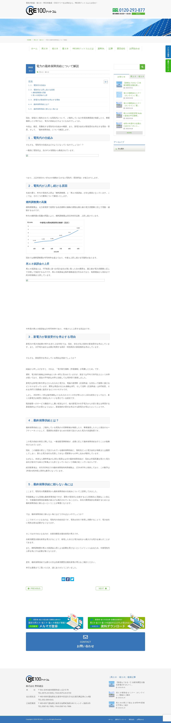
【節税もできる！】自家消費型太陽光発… (132, 84)
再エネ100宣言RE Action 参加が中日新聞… (133, 114)
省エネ (55, 48)
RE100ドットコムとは (83, 48)
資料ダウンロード (120, 719)
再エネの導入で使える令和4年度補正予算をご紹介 (130, 704)
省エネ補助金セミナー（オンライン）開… (132, 94)
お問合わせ (134, 48)
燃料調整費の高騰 (39, 92)
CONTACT (85, 644)
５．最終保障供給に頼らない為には (44, 109)
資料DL (101, 48)
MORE (129, 133)
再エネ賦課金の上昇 (40, 95)
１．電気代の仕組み (38, 85)
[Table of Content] (106, 82)
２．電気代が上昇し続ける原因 (42, 90)
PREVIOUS (35, 588)
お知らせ (121, 77)
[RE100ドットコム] (41, 11)
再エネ (45, 48)
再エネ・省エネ (39, 40)
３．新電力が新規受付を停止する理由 (45, 100)
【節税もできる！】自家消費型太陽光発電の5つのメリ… (130, 683)
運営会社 (121, 48)
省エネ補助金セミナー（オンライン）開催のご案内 (130, 694)
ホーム (34, 48)
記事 (111, 48)
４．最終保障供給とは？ (39, 104)
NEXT (101, 588)
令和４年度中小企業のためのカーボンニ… (132, 124)
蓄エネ (65, 48)
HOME (29, 40)
